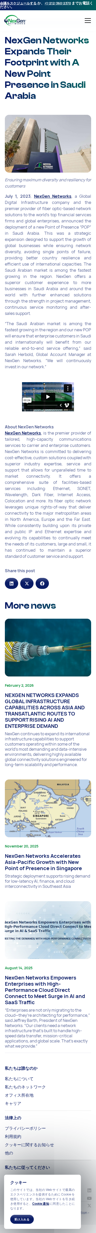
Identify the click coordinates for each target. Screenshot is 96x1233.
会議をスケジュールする (18, 3)
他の (9, 1153)
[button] (87, 20)
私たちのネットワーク (25, 1087)
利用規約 (13, 1136)
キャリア (13, 1103)
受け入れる (22, 1219)
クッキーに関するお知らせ (29, 1144)
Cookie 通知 (40, 1203)
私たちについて (19, 1078)
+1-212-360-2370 (58, 3)
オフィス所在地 (19, 1095)
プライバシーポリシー (25, 1128)
